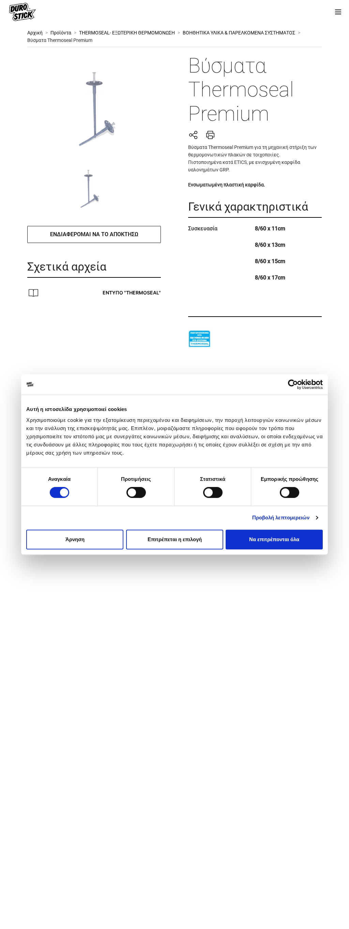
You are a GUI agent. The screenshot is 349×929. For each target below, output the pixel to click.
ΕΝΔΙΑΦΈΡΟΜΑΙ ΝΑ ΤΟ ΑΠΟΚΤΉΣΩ (94, 234)
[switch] (136, 492)
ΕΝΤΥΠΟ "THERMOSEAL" (132, 292)
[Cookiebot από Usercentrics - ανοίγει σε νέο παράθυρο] (293, 384)
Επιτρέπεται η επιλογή (175, 539)
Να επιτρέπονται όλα (274, 539)
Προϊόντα (60, 32)
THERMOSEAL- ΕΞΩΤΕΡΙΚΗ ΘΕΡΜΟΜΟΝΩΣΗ (127, 32)
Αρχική (35, 32)
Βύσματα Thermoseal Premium (59, 40)
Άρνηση (75, 539)
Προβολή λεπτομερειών (281, 517)
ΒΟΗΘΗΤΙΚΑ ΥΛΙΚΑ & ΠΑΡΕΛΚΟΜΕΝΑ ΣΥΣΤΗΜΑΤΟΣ (239, 32)
